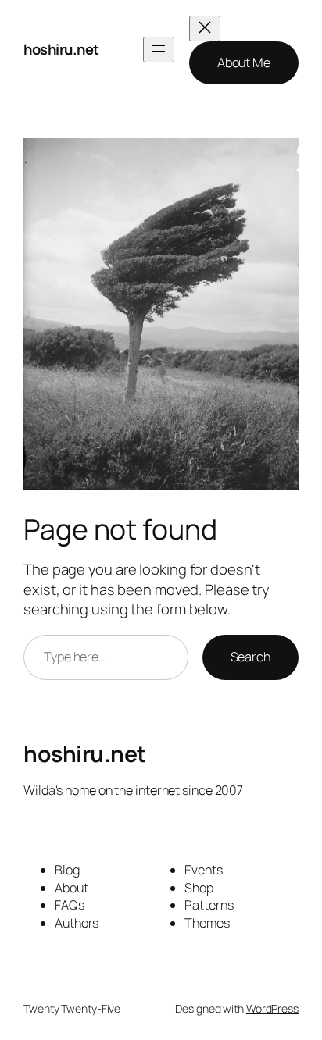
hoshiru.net (61, 49)
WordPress (272, 1008)
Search (250, 656)
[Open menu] (158, 49)
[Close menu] (204, 28)
